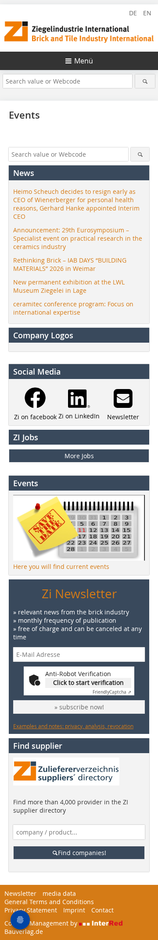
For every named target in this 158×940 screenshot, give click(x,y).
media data (59, 893)
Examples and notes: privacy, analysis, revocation (73, 726)
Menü (83, 61)
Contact (102, 910)
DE (133, 13)
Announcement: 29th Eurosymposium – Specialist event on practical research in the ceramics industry (77, 238)
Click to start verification (88, 682)
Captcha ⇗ (112, 692)
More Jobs (79, 456)
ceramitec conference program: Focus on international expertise (73, 308)
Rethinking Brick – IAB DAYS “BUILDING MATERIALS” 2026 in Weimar (69, 264)
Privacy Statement (30, 910)
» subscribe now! (79, 707)
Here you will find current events (61, 566)
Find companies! (82, 853)
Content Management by (41, 923)
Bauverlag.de (23, 931)
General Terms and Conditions (49, 902)
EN (147, 13)
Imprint (74, 910)
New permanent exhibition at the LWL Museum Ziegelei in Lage (69, 286)
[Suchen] (145, 81)
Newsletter (20, 893)
